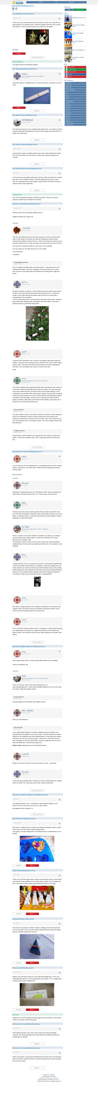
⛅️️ (59, 1079)
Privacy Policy (49, 1078)
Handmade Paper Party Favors (79, 17)
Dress (67, 92)
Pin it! (19, 53)
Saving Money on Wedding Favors (78, 58)
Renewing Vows (69, 122)
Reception (68, 117)
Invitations (68, 108)
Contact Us (55, 1078)
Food (67, 99)
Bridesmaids (68, 87)
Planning (68, 115)
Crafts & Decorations (70, 90)
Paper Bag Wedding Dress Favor (78, 42)
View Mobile (53, 1076)
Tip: (23, 14)
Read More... (19, 865)
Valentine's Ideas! (70, 72)
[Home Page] (18, 1)
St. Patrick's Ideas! (71, 69)
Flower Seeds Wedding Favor (79, 50)
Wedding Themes (70, 124)
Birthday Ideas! (70, 67)
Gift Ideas (68, 103)
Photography (68, 113)
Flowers (67, 96)
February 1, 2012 (80, 9)
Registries (68, 120)
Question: (27, 204)
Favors (69, 9)
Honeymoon (68, 106)
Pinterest (69, 76)
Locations (68, 110)
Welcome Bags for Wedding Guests (78, 25)
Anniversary (68, 83)
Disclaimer (42, 1078)
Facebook (69, 74)
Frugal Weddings (69, 101)
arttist (16, 474)
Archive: (26, 1024)
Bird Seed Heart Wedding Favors (78, 33)
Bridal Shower (69, 85)
